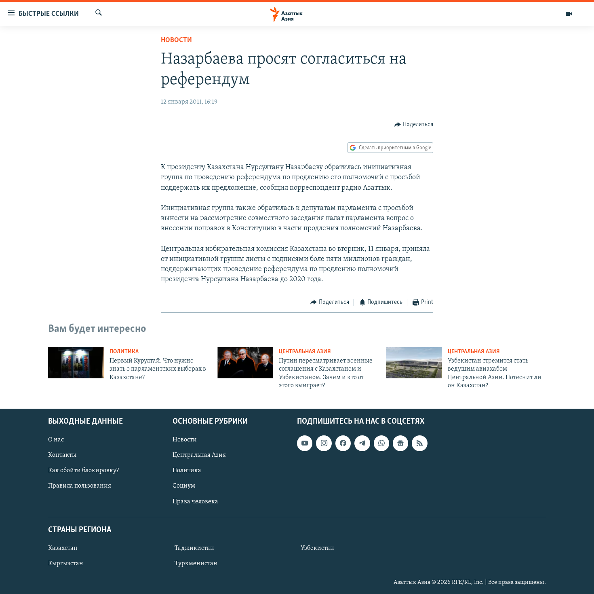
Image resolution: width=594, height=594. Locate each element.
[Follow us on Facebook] (343, 443)
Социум (184, 486)
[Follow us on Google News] (400, 443)
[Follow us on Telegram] (362, 443)
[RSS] (419, 443)
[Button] (413, 124)
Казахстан (63, 548)
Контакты (62, 455)
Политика (124, 352)
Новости (176, 40)
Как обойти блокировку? (83, 470)
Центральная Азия (305, 352)
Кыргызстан (65, 563)
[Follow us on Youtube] (304, 443)
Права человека (195, 501)
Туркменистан (196, 563)
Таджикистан (194, 548)
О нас (56, 440)
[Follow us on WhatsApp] (381, 443)
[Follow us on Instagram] (323, 443)
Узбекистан (317, 548)
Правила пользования (79, 486)
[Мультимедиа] (569, 13)
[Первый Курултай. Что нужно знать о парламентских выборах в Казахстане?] (76, 362)
